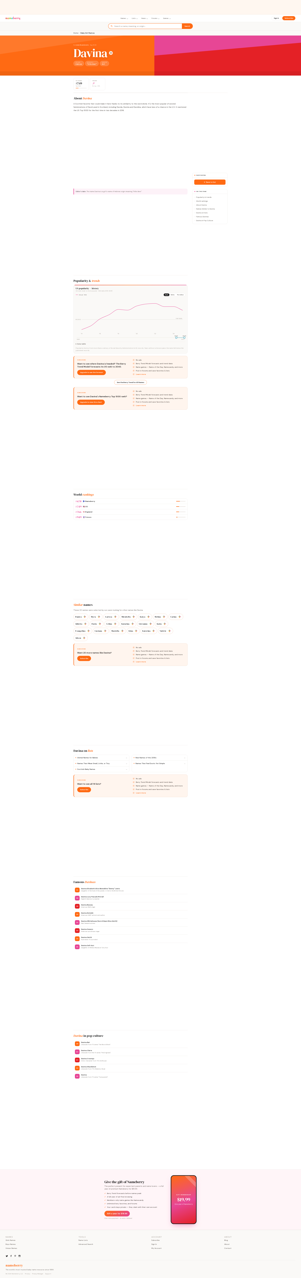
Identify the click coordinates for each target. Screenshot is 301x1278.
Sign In (276, 18)
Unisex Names (11, 1248)
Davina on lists (202, 213)
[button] (210, 182)
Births (172, 294)
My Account (156, 1248)
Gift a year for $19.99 (117, 1213)
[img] (130, 317)
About (227, 1244)
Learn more (141, 374)
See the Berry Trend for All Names (130, 382)
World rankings (202, 201)
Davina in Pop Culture (204, 221)
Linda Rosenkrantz (82, 45)
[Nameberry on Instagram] (19, 1255)
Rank (166, 294)
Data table (81, 344)
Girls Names (11, 1240)
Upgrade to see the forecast (91, 372)
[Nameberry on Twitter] (7, 1255)
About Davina (201, 205)
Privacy (27, 1274)
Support (48, 1274)
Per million (180, 294)
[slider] (176, 338)
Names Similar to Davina (205, 209)
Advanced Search (86, 1244)
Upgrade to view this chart (91, 402)
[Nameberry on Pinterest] (15, 1255)
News (143, 18)
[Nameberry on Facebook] (11, 1255)
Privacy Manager (37, 1274)
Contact (228, 1248)
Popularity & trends (204, 197)
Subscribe (289, 18)
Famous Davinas (202, 217)
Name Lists (83, 1240)
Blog (226, 1240)
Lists (134, 18)
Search (187, 26)
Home (75, 33)
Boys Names (11, 1244)
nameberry (14, 1265)
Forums (154, 18)
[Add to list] (111, 53)
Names (123, 18)
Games (166, 18)
